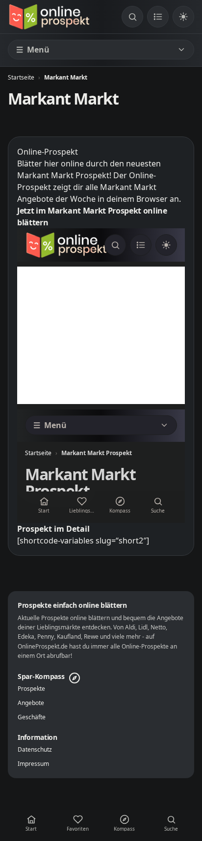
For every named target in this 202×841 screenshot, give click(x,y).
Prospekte (31, 689)
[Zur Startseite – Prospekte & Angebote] (49, 16)
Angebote (31, 703)
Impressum (33, 764)
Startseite (21, 77)
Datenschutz (35, 750)
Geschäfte (32, 717)
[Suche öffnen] (132, 16)
